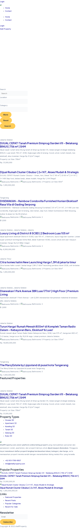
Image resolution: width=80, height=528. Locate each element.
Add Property (5, 29)
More (5, 115)
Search (3, 89)
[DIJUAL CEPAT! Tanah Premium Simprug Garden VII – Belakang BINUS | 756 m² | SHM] (36, 473)
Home (7, 8)
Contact (8, 11)
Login (2, 2)
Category (4, 105)
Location (3, 97)
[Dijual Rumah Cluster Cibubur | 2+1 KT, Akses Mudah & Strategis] (27, 485)
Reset (6, 120)
